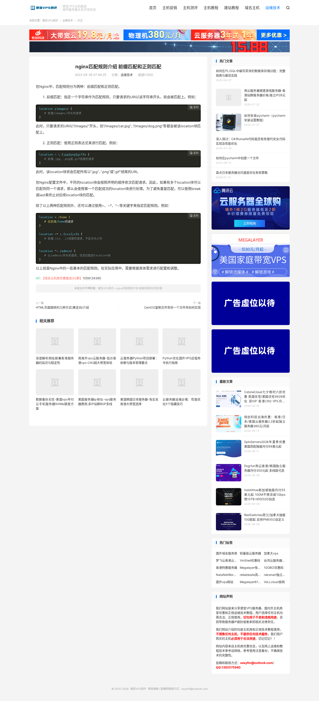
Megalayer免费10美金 (250, 567)
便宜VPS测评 (43, 7)
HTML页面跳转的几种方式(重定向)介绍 (62, 307)
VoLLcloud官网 (274, 582)
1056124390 (92, 278)
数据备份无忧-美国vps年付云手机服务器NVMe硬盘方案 (55, 403)
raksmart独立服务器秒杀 (275, 575)
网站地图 (153, 688)
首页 (152, 8)
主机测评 (190, 8)
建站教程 (231, 8)
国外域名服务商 (226, 553)
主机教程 (211, 8)
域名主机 (252, 8)
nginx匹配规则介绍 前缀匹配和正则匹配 (118, 66)
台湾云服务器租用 (275, 560)
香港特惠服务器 (226, 567)
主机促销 (169, 8)
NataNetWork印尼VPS (227, 575)
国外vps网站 (224, 582)
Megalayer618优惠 (250, 582)
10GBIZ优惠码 (273, 567)
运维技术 (272, 8)
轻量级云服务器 (250, 553)
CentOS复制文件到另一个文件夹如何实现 (172, 307)
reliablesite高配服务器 (250, 575)
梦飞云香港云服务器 (227, 560)
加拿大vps (271, 553)
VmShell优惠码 (250, 560)
